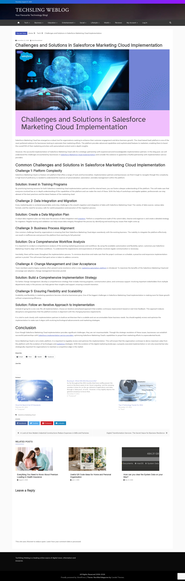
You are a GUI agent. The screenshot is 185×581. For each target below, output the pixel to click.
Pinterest (48, 423)
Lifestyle (94, 23)
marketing (61, 344)
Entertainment (68, 23)
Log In (144, 23)
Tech (26, 23)
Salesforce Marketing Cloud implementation (78, 155)
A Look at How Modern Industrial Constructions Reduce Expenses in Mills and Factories (54, 433)
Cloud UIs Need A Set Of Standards (28, 405)
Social (82, 23)
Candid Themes (117, 577)
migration (81, 218)
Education (52, 23)
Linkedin (60, 423)
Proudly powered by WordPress (73, 577)
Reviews (118, 23)
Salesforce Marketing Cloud (26, 415)
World (106, 23)
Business (38, 23)
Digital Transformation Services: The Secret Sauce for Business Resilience (136, 433)
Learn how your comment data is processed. (63, 541)
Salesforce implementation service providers (55, 335)
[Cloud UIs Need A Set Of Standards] (40, 390)
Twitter (35, 423)
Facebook (22, 423)
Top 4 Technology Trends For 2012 (131, 405)
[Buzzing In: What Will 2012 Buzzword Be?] (93, 388)
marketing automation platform (94, 268)
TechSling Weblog (42, 10)
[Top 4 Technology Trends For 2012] (143, 390)
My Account (131, 23)
